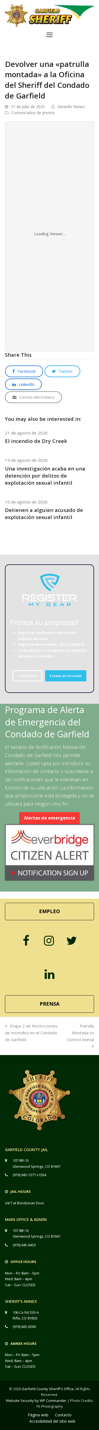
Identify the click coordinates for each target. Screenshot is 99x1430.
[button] (49, 34)
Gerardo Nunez (71, 106)
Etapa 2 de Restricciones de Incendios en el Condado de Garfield (31, 1032)
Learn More (27, 675)
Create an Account (66, 675)
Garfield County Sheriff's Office (48, 1388)
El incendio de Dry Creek (36, 440)
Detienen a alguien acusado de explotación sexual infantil (44, 513)
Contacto (63, 1414)
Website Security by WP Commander (36, 1400)
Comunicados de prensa (32, 112)
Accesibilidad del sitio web (52, 1421)
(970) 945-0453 (24, 1245)
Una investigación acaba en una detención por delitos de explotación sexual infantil (45, 475)
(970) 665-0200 (24, 1326)
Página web (38, 1414)
